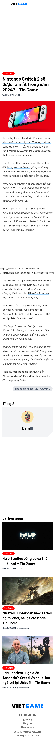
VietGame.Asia (32, 731)
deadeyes (24, 628)
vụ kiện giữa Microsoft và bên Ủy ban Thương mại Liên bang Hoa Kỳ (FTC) (26, 142)
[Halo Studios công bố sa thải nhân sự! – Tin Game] (27, 536)
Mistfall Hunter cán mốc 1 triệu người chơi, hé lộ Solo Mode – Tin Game (27, 618)
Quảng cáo (27, 727)
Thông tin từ (32, 388)
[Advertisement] (27, 39)
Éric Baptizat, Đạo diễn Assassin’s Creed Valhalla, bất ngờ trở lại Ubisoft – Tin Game (26, 678)
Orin (20, 95)
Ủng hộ (27, 723)
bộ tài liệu (15, 138)
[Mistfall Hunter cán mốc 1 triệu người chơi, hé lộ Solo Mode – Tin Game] (27, 591)
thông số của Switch (18, 167)
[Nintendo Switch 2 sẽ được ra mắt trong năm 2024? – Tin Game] (27, 116)
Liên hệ (27, 719)
